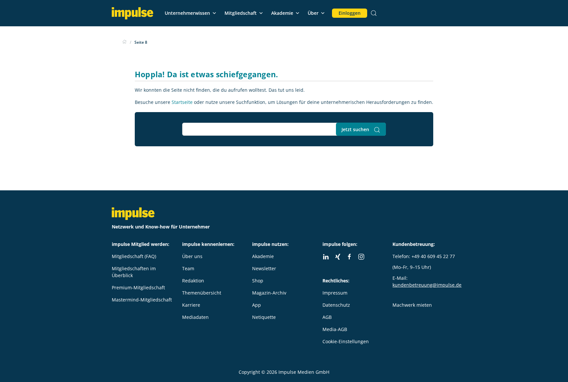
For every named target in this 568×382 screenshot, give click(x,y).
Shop (257, 280)
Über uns (192, 256)
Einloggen (350, 13)
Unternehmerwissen (187, 13)
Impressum (334, 293)
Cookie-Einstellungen (345, 341)
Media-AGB (334, 329)
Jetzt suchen (356, 129)
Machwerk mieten (412, 305)
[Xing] (337, 256)
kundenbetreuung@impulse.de (427, 285)
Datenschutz (336, 305)
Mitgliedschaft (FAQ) (134, 256)
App (256, 305)
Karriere (191, 305)
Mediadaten (195, 317)
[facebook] (349, 256)
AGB (327, 317)
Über (313, 13)
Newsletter (264, 268)
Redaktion (193, 280)
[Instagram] (361, 256)
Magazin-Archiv (269, 293)
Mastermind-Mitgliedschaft (142, 300)
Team (188, 268)
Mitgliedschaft (241, 13)
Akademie (282, 13)
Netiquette (264, 317)
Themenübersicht (201, 293)
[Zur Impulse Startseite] (124, 42)
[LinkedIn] (325, 256)
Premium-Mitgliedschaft (138, 287)
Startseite (182, 102)
